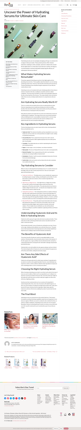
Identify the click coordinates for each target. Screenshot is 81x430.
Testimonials (47, 396)
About (24, 4)
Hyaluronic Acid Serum (27, 175)
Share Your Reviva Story (65, 397)
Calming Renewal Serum (28, 191)
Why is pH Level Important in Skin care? (15, 351)
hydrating (33, 337)
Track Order (11, 405)
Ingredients (7, 9)
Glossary (38, 403)
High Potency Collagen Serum (29, 182)
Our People (39, 397)
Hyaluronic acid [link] (24, 219)
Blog (43, 4)
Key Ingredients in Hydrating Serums (11, 70)
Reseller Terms (72, 405)
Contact (48, 4)
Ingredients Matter (48, 400)
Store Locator (74, 0)
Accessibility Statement (72, 399)
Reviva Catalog (56, 396)
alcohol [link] (35, 282)
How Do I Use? (64, 18)
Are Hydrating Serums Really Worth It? (11, 67)
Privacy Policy (72, 400)
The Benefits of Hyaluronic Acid (11, 79)
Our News (39, 398)
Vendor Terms (72, 408)
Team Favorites (64, 30)
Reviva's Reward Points (56, 398)
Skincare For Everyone (47, 402)
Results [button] (47, 395)
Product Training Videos (64, 403)
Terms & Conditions (72, 397)
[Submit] (67, 5)
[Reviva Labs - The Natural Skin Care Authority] (10, 4)
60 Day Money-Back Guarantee (73, 402)
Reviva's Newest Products (56, 400)
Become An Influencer (64, 401)
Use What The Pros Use (57, 404)
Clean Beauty (64, 13)
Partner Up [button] (64, 395)
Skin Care (17, 9)
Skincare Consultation (34, 4)
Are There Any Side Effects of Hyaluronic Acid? (11, 82)
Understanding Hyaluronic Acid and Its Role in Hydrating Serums (11, 75)
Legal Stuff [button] (72, 395)
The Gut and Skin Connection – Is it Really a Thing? (44, 351)
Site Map (6, 405)
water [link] (40, 90)
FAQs (62, 0)
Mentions (38, 399)
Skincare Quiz (67, 0)
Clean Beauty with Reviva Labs (57, 402)
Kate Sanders (20, 20)
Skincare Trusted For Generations (48, 399)
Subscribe (66, 388)
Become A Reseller (65, 399)
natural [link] (35, 117)
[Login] (70, 5)
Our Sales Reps (64, 398)
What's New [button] (56, 395)
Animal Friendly (39, 401)
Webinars (63, 33)
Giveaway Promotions (66, 16)
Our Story (38, 396)
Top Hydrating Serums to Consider (10, 73)
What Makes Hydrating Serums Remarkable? (11, 65)
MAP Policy (72, 407)
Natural (63, 23)
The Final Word (9, 86)
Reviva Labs (12, 9)
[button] (75, 5)
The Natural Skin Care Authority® (19, 420)
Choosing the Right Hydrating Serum (11, 84)
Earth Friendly (39, 402)
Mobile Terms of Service (72, 404)
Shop (19, 4)
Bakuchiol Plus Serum (27, 200)
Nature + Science (48, 397)
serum (36, 337)
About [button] (38, 395)
